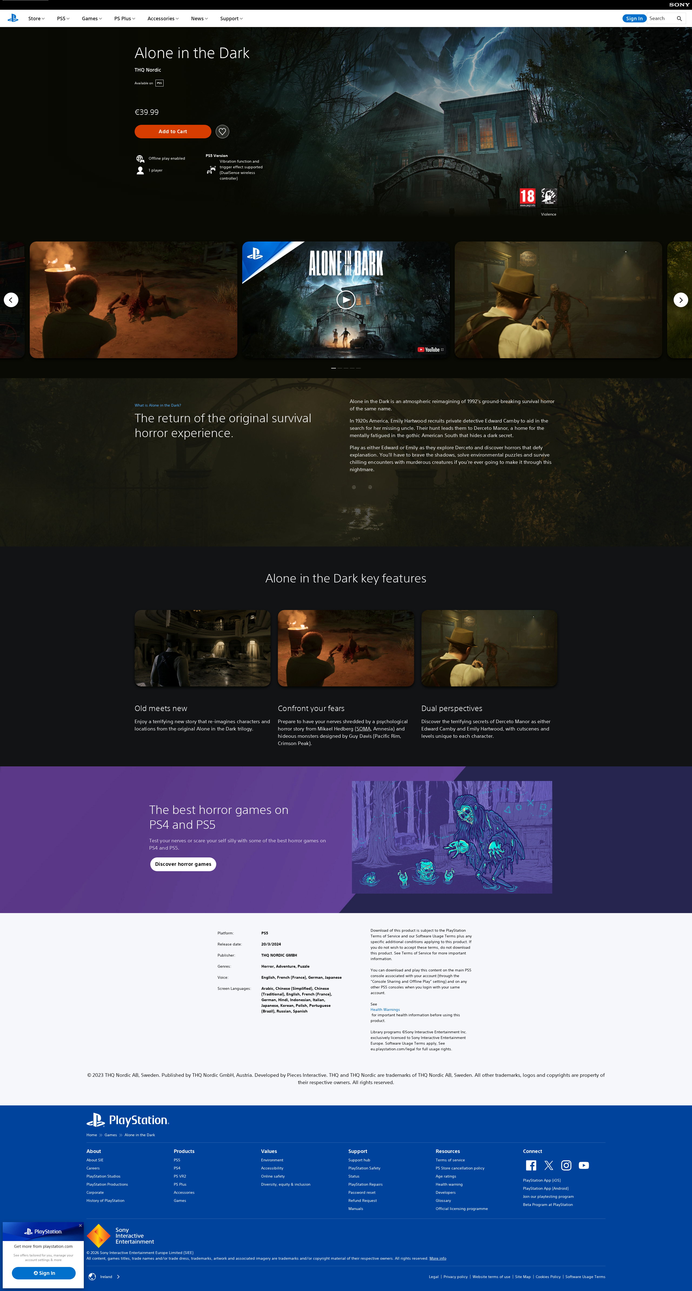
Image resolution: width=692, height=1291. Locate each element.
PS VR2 (180, 1176)
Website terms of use (491, 1276)
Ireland (106, 1277)
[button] (346, 300)
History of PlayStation (105, 1200)
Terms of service (450, 1160)
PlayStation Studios (103, 1176)
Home (91, 1134)
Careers (93, 1168)
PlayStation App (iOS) (542, 1180)
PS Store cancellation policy (460, 1168)
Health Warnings (385, 1009)
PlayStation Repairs (365, 1184)
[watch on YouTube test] (430, 349)
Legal (434, 1276)
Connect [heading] (532, 1151)
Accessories (161, 18)
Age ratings (446, 1176)
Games (90, 18)
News (197, 18)
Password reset (361, 1192)
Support (229, 18)
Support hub (359, 1160)
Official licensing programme (462, 1208)
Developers (446, 1192)
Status (354, 1176)
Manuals (355, 1208)
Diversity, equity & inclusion (285, 1184)
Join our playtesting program (548, 1196)
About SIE (95, 1160)
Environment (272, 1160)
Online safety (273, 1176)
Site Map (523, 1276)
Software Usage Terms (585, 1276)
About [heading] (93, 1151)
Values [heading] (269, 1151)
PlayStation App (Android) (545, 1188)
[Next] (681, 300)
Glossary (443, 1200)
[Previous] (11, 300)
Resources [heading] (448, 1151)
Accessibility (272, 1168)
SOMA (364, 729)
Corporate (95, 1192)
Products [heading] (184, 1151)
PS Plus (122, 18)
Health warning (449, 1184)
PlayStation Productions (107, 1184)
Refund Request (362, 1200)
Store (34, 18)
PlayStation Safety (364, 1168)
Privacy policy (456, 1276)
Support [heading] (357, 1151)
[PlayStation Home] (13, 18)
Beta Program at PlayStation (548, 1204)
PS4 (177, 1168)
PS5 (61, 18)
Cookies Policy (548, 1276)
